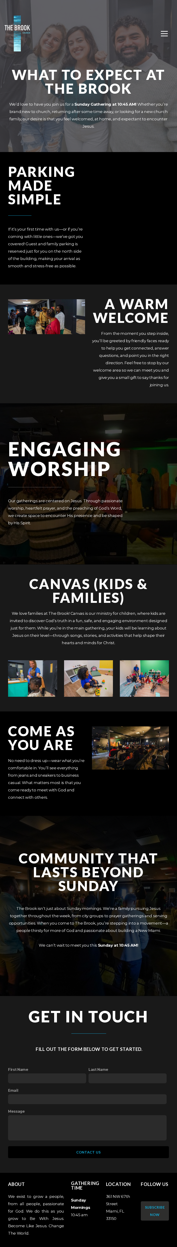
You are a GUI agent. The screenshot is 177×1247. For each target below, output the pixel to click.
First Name (18, 1069)
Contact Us (88, 1152)
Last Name (98, 1069)
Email (13, 1090)
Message (16, 1111)
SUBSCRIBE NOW (155, 1211)
